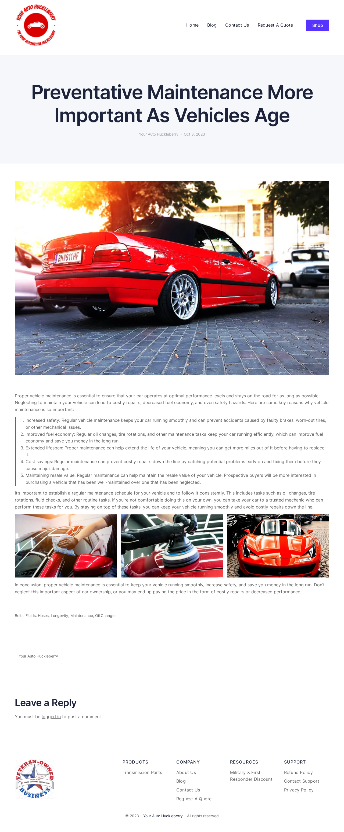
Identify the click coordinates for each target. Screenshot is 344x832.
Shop (317, 25)
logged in (51, 716)
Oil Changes (105, 615)
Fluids (31, 615)
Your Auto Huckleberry (163, 815)
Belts (19, 615)
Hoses (43, 615)
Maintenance (81, 615)
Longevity (59, 615)
